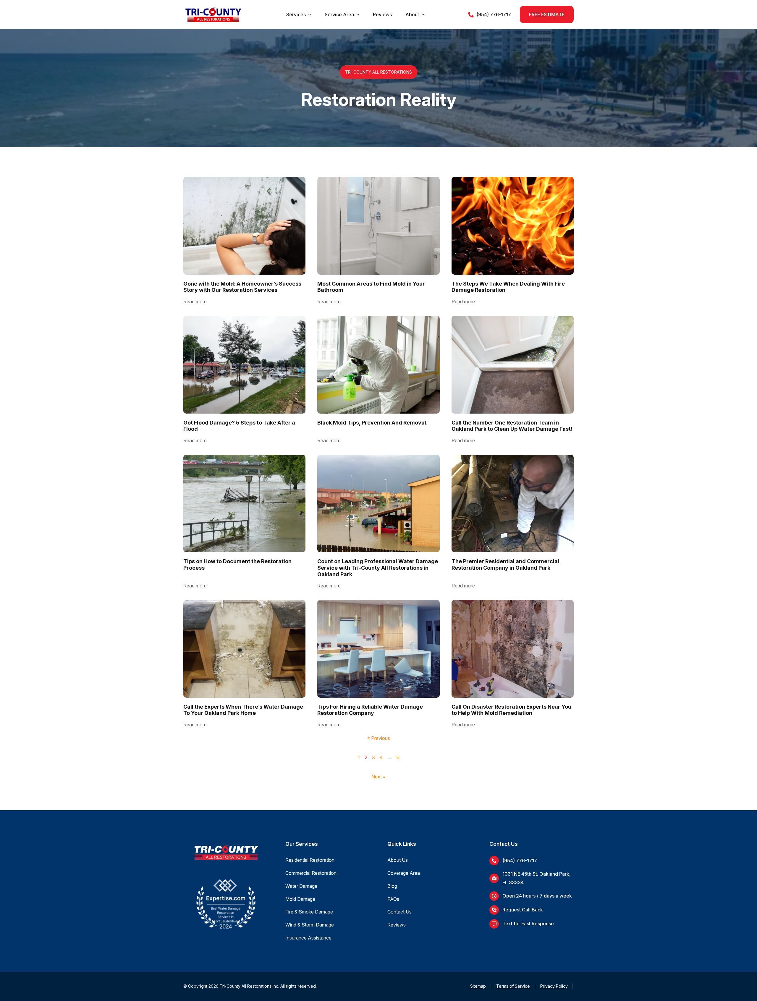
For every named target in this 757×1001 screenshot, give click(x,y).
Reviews (382, 14)
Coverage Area (403, 873)
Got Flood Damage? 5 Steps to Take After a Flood (239, 425)
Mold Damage (300, 899)
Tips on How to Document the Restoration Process (237, 564)
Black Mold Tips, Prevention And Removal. (372, 422)
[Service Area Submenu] (358, 14)
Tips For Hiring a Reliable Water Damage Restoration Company (370, 710)
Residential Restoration (309, 860)
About (412, 14)
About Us (397, 860)
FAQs (393, 899)
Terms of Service (513, 986)
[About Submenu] (423, 14)
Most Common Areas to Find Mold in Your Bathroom (371, 287)
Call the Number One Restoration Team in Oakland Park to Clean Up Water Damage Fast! (512, 425)
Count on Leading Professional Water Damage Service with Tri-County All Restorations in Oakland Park (377, 567)
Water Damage (301, 886)
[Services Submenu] (309, 14)
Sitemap (478, 986)
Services (296, 14)
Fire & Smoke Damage (309, 912)
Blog (392, 886)
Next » (378, 777)
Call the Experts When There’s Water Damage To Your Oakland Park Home (243, 710)
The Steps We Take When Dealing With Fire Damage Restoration (508, 287)
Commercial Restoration (311, 873)
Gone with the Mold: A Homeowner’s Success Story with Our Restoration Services (242, 287)
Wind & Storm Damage (309, 925)
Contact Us (399, 912)
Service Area (339, 14)
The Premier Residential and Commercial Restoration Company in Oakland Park (505, 564)
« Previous (378, 738)
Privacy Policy (554, 986)
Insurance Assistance (308, 938)
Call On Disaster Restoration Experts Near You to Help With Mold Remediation (511, 710)
